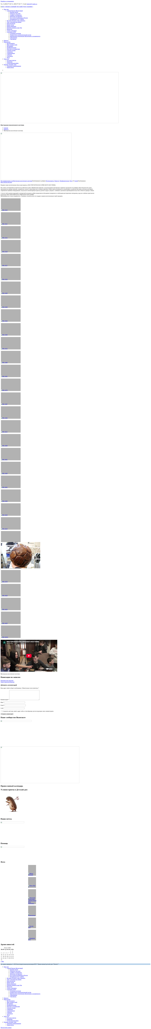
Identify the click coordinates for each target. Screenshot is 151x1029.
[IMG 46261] (11, 631)
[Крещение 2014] (32, 935)
